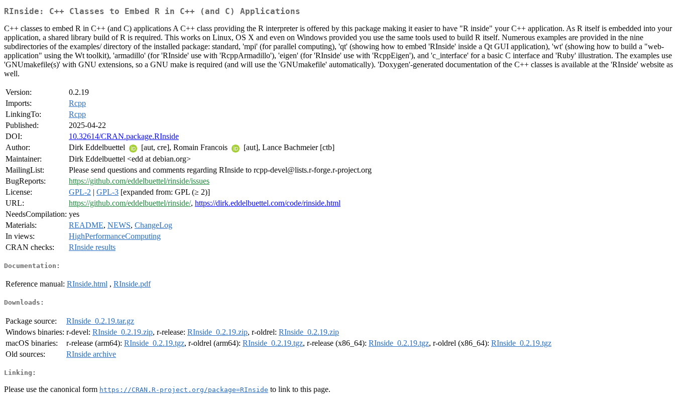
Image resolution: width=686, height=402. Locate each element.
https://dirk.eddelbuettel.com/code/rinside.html (267, 203)
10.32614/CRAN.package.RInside (124, 136)
